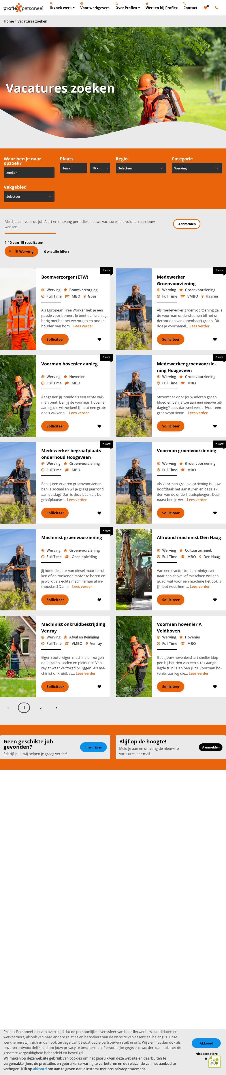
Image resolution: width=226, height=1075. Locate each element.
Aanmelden (187, 224)
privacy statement (130, 1068)
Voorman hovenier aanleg (69, 364)
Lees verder (83, 326)
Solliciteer (55, 339)
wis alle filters (58, 251)
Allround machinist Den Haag (189, 537)
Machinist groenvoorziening (71, 537)
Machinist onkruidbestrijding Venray (73, 627)
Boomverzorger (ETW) (64, 277)
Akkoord (206, 1043)
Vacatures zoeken (32, 21)
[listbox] (100, 168)
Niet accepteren (207, 1056)
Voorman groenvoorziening (186, 451)
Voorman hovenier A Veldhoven (179, 627)
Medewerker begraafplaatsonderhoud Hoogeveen (71, 454)
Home (9, 21)
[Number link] (217, 7)
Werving (26, 251)
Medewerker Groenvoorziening (176, 280)
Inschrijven (93, 747)
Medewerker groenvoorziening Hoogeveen (186, 367)
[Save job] (99, 339)
